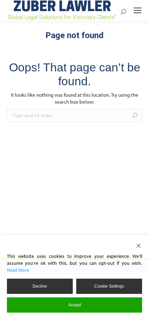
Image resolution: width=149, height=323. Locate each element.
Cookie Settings (109, 286)
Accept (74, 305)
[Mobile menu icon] (137, 10)
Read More (18, 270)
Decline (40, 286)
